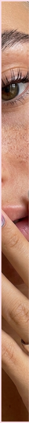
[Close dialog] (27, 1)
